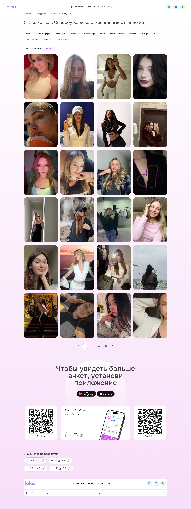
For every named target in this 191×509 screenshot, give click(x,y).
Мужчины (37, 49)
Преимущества (76, 7)
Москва (28, 34)
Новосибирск (60, 34)
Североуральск (40, 13)
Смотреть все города (65, 39)
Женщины (54, 13)
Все (27, 49)
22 (106, 346)
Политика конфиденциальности (98, 493)
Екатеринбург (89, 34)
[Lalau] (11, 6)
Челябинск (133, 34)
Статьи (101, 7)
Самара (145, 34)
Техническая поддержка (69, 493)
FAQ (110, 7)
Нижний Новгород (117, 34)
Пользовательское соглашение (130, 493)
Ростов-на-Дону (32, 39)
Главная (27, 13)
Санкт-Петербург (43, 34)
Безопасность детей (157, 493)
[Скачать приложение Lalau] (169, 6)
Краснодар (48, 39)
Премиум (91, 7)
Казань (102, 34)
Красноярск (74, 34)
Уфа (154, 34)
